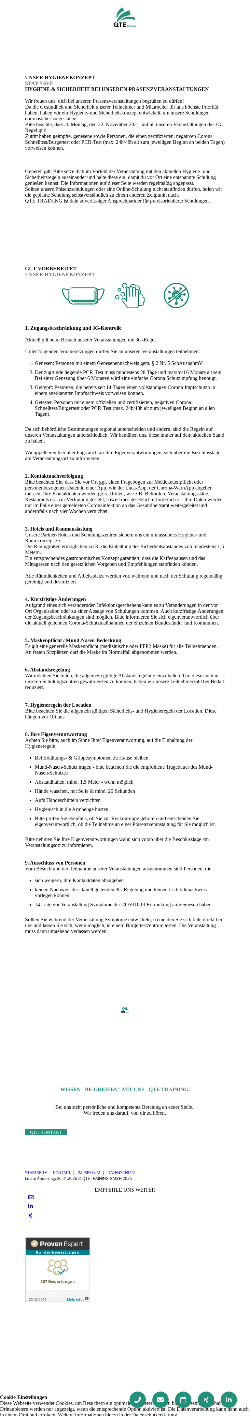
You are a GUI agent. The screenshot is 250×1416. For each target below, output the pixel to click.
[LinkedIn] (30, 1206)
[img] (125, 17)
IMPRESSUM (89, 1172)
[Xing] (30, 1215)
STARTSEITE (36, 1172)
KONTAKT (62, 1172)
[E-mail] (31, 1197)
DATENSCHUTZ (121, 1172)
